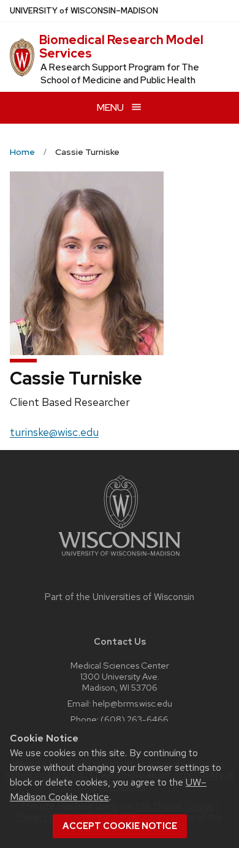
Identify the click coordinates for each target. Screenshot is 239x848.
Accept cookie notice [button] (120, 826)
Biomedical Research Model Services (121, 46)
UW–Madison (84, 11)
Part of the (119, 597)
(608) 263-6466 (135, 719)
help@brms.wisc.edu (132, 703)
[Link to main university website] (119, 558)
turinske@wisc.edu (54, 432)
